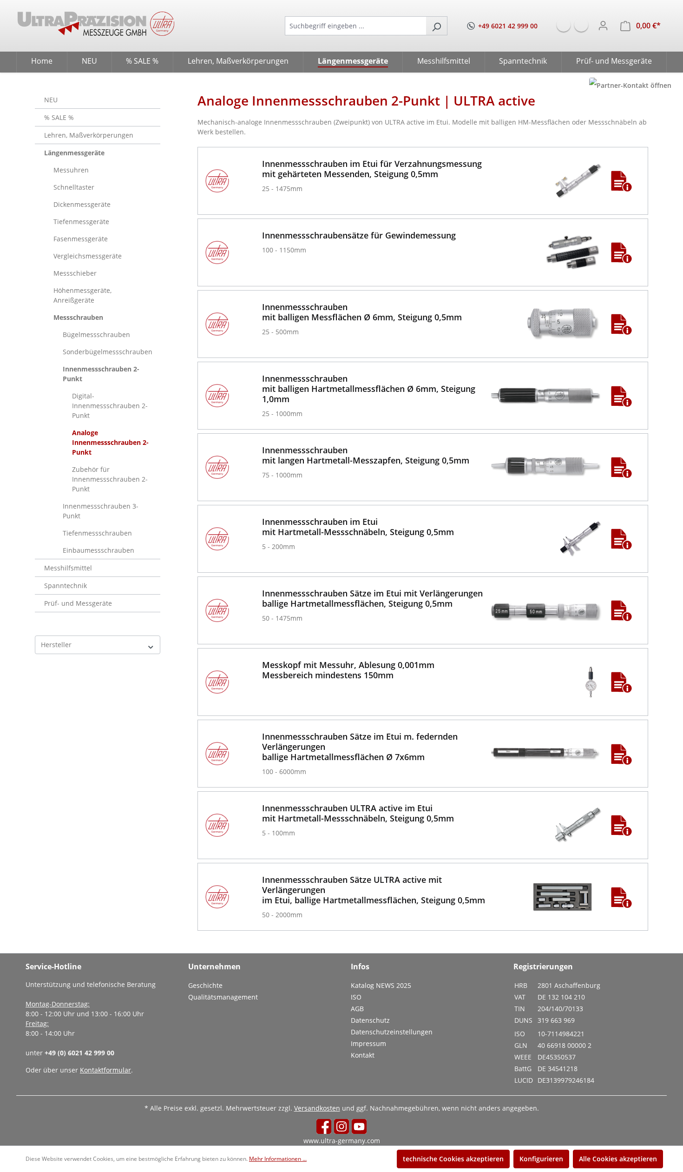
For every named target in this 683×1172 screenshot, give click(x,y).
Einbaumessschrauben (98, 550)
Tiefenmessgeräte (81, 221)
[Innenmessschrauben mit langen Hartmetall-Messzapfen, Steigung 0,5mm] (546, 467)
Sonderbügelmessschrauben (107, 351)
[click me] (630, 85)
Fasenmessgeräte (80, 238)
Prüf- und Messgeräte (78, 603)
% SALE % (59, 117)
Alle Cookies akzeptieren (618, 1158)
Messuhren (71, 170)
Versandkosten (317, 1108)
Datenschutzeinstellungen (392, 1031)
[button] (621, 180)
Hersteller (56, 644)
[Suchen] (436, 25)
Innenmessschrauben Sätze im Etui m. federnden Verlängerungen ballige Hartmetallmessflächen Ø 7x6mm (360, 746)
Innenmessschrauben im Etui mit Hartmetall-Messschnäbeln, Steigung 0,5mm (358, 526)
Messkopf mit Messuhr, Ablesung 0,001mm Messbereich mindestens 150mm (348, 670)
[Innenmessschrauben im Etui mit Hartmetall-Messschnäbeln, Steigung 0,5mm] (581, 538)
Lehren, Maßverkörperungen (88, 135)
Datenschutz (370, 1020)
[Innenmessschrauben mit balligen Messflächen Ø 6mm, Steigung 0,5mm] (563, 324)
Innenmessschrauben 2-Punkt (101, 373)
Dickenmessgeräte (82, 204)
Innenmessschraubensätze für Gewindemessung (359, 235)
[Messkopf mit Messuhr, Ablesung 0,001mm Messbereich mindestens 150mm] (590, 682)
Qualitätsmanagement (223, 997)
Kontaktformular (105, 1070)
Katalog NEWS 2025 (381, 985)
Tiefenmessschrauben (97, 533)
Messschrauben (78, 317)
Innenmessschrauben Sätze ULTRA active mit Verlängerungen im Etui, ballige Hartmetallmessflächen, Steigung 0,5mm (373, 889)
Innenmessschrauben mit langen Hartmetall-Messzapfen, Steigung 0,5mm (365, 455)
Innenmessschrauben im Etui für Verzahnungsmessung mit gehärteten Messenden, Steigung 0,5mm (372, 169)
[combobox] (355, 25)
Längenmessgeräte (74, 152)
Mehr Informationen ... (278, 1159)
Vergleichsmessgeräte (87, 256)
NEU (51, 99)
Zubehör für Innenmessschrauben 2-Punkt (110, 479)
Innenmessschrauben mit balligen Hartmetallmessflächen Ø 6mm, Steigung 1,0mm (368, 388)
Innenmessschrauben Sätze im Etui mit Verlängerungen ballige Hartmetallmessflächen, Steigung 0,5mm (372, 598)
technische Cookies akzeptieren (453, 1158)
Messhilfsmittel (68, 567)
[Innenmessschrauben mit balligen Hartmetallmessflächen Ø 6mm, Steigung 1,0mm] (546, 396)
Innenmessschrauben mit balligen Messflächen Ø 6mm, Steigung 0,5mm (362, 312)
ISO (356, 997)
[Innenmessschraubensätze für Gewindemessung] (572, 252)
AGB (357, 1008)
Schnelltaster (73, 187)
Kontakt (362, 1055)
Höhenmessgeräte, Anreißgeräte (82, 295)
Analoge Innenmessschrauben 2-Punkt (110, 442)
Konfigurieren (541, 1158)
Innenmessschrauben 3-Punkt (100, 511)
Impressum (368, 1043)
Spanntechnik (65, 585)
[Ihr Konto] (603, 25)
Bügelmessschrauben (96, 334)
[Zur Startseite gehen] (96, 23)
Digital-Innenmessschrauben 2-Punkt (110, 405)
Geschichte (205, 985)
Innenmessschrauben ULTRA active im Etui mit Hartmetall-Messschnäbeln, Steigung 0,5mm (358, 813)
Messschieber (75, 273)
